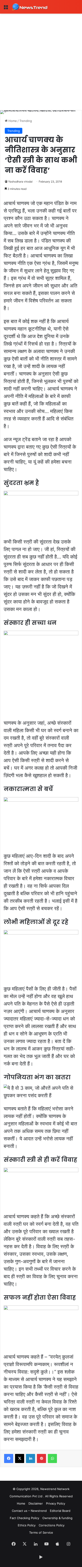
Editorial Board (60, 1511)
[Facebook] (8, 1458)
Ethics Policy (27, 1525)
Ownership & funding (57, 1518)
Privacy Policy (55, 1503)
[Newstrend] (29, 6)
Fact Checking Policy (24, 1518)
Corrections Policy (51, 1525)
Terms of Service (41, 1532)
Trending (25, 121)
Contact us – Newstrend (29, 1511)
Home (12, 121)
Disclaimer (35, 1503)
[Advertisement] (41, 57)
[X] (19, 1458)
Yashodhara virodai (20, 181)
